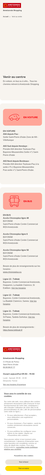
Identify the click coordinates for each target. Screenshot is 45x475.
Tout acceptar (23, 468)
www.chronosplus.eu (12, 272)
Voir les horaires (18, 288)
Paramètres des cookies (23, 456)
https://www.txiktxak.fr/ (12, 330)
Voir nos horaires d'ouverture (14, 385)
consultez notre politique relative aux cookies (21, 448)
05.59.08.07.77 (9, 367)
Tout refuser (23, 462)
